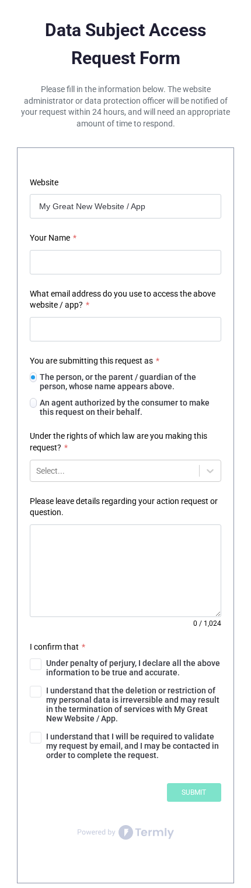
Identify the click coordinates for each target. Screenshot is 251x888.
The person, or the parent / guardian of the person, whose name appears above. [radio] (118, 381)
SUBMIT (194, 792)
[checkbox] (125, 667)
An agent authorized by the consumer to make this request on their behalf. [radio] (125, 407)
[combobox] (37, 470)
